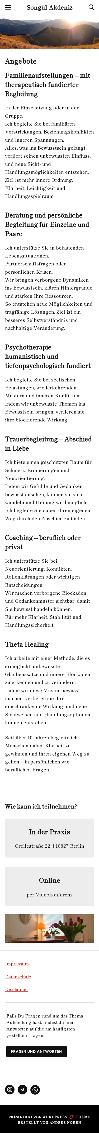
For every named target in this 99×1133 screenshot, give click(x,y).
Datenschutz (18, 976)
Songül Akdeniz (50, 7)
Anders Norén (65, 1122)
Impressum (17, 963)
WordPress (55, 1116)
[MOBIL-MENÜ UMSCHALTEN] (8, 7)
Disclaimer (16, 989)
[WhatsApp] (35, 1090)
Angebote (21, 60)
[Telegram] (22, 1089)
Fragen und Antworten (36, 1051)
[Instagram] (10, 1089)
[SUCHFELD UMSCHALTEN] (91, 7)
